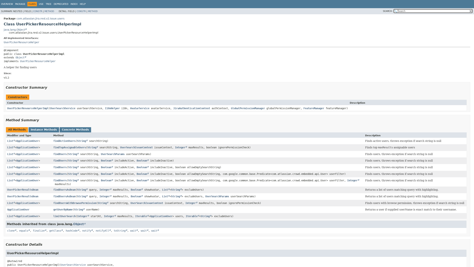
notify (86, 230)
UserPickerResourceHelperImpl (28, 108)
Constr (37, 11)
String (81, 140)
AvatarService (139, 108)
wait (133, 230)
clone (11, 230)
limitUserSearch (64, 216)
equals (23, 230)
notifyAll (102, 230)
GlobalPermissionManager (248, 108)
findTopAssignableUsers (69, 147)
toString (120, 230)
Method (49, 11)
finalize (39, 230)
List (10, 140)
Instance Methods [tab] (44, 129)
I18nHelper (112, 108)
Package (20, 4)
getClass (55, 230)
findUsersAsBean (64, 189)
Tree (48, 4)
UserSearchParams (113, 154)
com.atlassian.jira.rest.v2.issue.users (40, 18)
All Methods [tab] (17, 129)
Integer (180, 147)
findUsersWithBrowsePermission (74, 203)
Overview (7, 4)
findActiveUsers (64, 140)
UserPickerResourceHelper (21, 42)
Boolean (106, 160)
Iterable (141, 216)
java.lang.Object (14, 29)
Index (74, 4)
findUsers (60, 154)
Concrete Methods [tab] (75, 129)
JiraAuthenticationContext (191, 108)
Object (20, 57)
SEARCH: (388, 11)
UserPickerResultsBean (22, 189)
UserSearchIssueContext (136, 147)
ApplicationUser (27, 140)
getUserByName (63, 209)
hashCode (72, 230)
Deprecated (61, 4)
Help (83, 4)
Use (41, 4)
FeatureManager (313, 108)
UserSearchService (62, 108)
